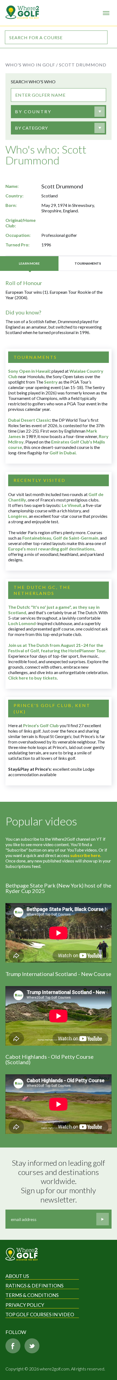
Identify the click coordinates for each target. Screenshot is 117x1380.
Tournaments (88, 263)
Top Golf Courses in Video (39, 1314)
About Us (17, 1276)
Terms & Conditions (32, 1295)
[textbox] (33, 112)
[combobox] (54, 111)
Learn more (29, 263)
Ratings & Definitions (34, 1286)
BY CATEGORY (31, 127)
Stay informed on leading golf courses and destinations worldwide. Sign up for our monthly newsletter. (59, 1181)
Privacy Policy (24, 1305)
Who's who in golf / (31, 64)
